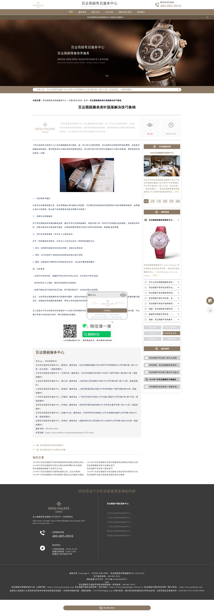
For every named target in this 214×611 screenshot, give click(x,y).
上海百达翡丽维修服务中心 (119, 518)
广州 (159, 201)
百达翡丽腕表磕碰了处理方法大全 (47, 468)
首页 (71, 12)
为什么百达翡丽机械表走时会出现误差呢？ (168, 282)
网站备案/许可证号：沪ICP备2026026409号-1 (107, 579)
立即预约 (107, 311)
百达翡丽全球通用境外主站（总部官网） (29, 587)
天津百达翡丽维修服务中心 (119, 522)
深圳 (165, 201)
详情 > (156, 275)
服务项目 (82, 12)
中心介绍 (109, 12)
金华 (86, 100)
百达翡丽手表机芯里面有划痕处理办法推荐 (106, 475)
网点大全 (96, 12)
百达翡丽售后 (51, 361)
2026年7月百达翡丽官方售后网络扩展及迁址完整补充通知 (58, 475)
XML (107, 582)
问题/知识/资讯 (125, 12)
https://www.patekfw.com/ (191, 587)
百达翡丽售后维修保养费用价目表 (171, 333)
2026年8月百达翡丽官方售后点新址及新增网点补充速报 (57, 465)
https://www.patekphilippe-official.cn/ (127, 587)
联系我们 (141, 12)
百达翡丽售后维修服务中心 (54, 100)
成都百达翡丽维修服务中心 (119, 536)
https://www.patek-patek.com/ (61, 587)
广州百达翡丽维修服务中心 (119, 527)
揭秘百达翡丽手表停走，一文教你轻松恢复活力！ (170, 314)
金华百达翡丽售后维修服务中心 (54, 311)
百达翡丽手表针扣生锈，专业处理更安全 (167, 298)
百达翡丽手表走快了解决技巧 (100, 468)
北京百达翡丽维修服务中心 (119, 513)
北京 (146, 201)
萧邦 (153, 333)
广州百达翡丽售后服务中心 (47, 397)
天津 (172, 201)
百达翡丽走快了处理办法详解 (53, 450)
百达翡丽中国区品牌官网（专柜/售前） (92, 587)
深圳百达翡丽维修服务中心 (119, 531)
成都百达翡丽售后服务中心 (47, 421)
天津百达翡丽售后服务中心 (47, 413)
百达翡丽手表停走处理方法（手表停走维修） (168, 287)
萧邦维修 (153, 327)
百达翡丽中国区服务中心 (118, 504)
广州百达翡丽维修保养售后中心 (171, 327)
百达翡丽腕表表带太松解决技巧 (101, 465)
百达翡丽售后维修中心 (44, 145)
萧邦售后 (153, 339)
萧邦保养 (171, 339)
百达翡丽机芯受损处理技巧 (52, 445)
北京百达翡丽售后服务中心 (47, 365)
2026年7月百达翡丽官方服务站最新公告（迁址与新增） (57, 472)
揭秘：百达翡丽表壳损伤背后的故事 (165, 309)
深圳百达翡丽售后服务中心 (47, 405)
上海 (152, 201)
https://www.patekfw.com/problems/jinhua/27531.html (70, 433)
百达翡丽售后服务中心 (100, 3)
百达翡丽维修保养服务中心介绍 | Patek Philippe (170, 220)
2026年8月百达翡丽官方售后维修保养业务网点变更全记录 (112, 462)
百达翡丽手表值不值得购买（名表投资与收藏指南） (171, 304)
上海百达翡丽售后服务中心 (47, 381)
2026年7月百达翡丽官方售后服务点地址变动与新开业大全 (112, 472)
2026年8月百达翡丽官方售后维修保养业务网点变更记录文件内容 (61, 462)
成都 (178, 201)
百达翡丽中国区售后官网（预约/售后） (161, 587)
